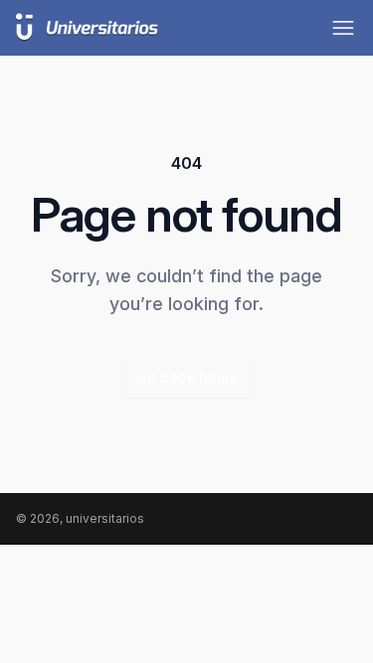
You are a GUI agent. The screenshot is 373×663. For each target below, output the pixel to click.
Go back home (187, 377)
